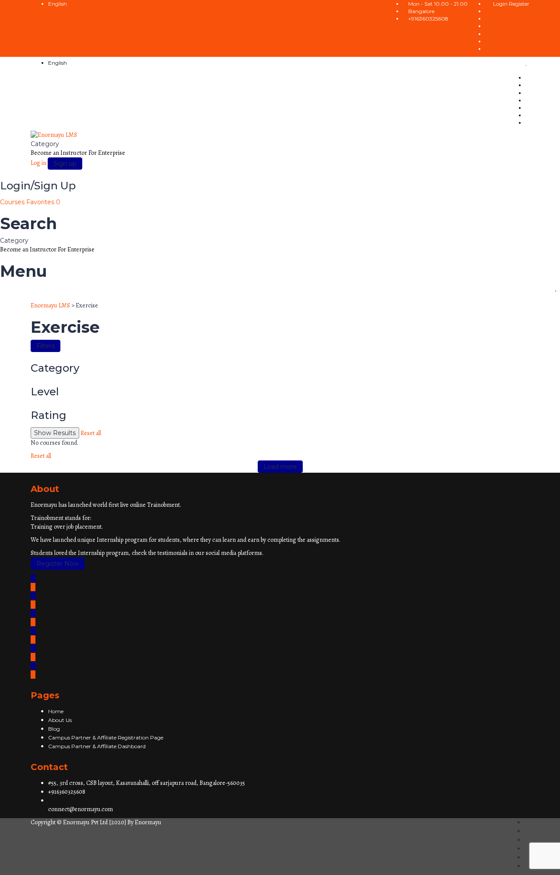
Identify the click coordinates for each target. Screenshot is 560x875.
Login (501, 3)
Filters (45, 346)
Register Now (57, 564)
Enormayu (148, 822)
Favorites (43, 202)
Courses (13, 202)
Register (519, 3)
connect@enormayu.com (80, 809)
